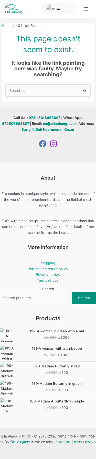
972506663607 (15, 124)
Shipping (48, 263)
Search (48, 289)
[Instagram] (53, 144)
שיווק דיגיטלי (20, 442)
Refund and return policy (48, 269)
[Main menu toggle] (86, 9)
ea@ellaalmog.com (59, 124)
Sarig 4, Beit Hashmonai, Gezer (48, 129)
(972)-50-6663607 (43, 118)
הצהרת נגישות (85, 442)
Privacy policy (47, 274)
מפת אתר (63, 442)
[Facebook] (43, 144)
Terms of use (47, 280)
